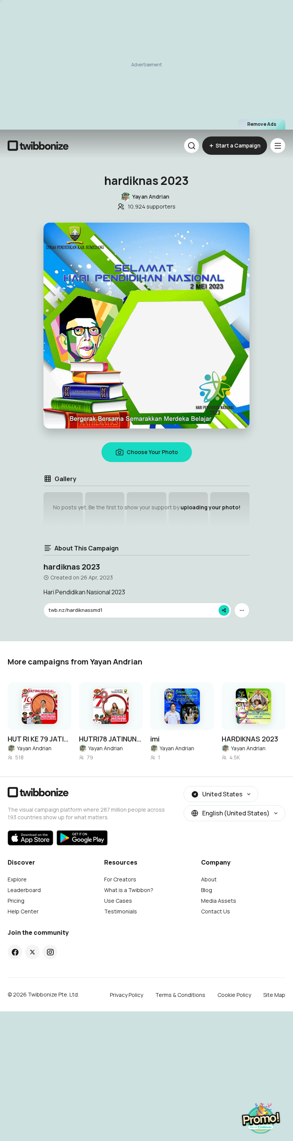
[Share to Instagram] (50, 951)
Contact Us (215, 911)
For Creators (120, 879)
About (209, 879)
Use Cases (118, 900)
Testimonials (120, 911)
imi (154, 739)
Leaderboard (24, 890)
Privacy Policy (126, 994)
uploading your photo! (210, 507)
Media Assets (218, 900)
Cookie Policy (234, 994)
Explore (17, 879)
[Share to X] (32, 951)
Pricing (16, 900)
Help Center (23, 911)
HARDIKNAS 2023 (250, 739)
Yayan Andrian (34, 748)
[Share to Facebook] (15, 951)
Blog (206, 890)
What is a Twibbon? (128, 890)
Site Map (274, 994)
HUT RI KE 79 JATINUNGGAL (39, 739)
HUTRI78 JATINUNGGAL (111, 739)
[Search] (191, 145)
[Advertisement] (146, 64)
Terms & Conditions (180, 994)
